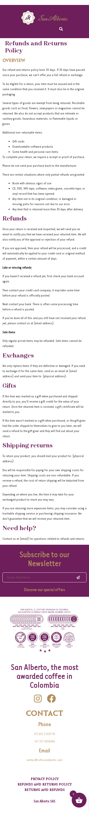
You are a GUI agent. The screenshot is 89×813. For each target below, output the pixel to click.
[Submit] (78, 577)
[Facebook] (51, 698)
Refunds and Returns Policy (45, 784)
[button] (61, 29)
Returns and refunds (44, 790)
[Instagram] (37, 698)
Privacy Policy (45, 779)
